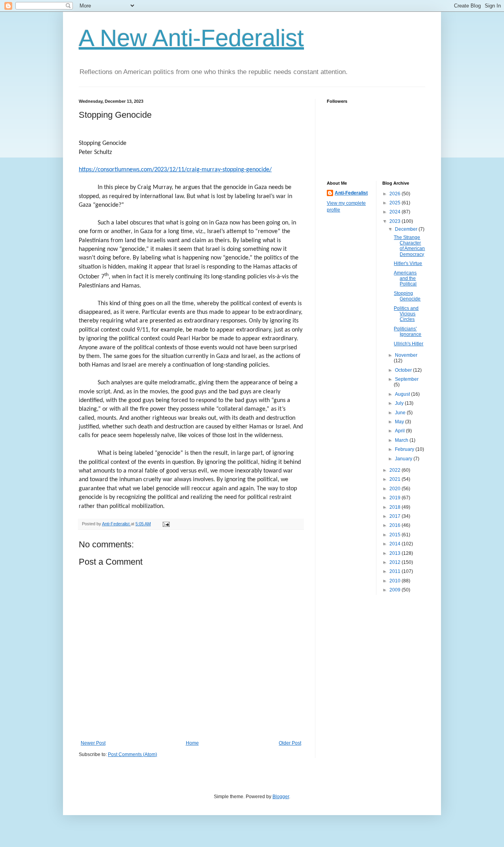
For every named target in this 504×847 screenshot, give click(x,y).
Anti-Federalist (351, 193)
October (404, 370)
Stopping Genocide (407, 296)
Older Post (290, 743)
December (407, 229)
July (400, 403)
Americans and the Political (405, 278)
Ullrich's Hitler (408, 344)
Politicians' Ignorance (407, 331)
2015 (395, 534)
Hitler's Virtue (408, 263)
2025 (395, 203)
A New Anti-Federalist (191, 38)
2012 (395, 562)
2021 (395, 479)
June (401, 412)
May (400, 421)
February (405, 449)
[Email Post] (166, 523)
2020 (395, 488)
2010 (395, 581)
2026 (395, 193)
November (406, 355)
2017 (395, 516)
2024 (395, 212)
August (403, 394)
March (402, 440)
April (400, 431)
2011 (395, 571)
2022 (395, 470)
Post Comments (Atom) (132, 754)
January (404, 458)
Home (192, 743)
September (407, 379)
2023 (395, 221)
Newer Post (93, 743)
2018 (395, 507)
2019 (395, 497)
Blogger (280, 796)
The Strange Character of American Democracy (409, 246)
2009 (395, 590)
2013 (395, 553)
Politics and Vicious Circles (406, 314)
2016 (395, 525)
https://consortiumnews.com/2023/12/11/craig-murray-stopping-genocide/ (175, 170)
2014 (395, 544)
